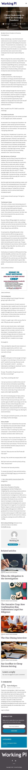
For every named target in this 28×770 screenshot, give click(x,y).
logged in (11, 674)
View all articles (13, 544)
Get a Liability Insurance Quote (12, 479)
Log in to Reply (5, 710)
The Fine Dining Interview (14, 638)
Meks (20, 767)
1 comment (14, 25)
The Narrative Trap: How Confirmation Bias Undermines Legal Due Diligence (13, 608)
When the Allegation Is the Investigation (12, 577)
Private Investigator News (14, 11)
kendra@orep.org (5, 527)
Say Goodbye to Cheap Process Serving (11, 665)
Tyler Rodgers (12, 686)
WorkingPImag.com (12, 473)
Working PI (7, 24)
